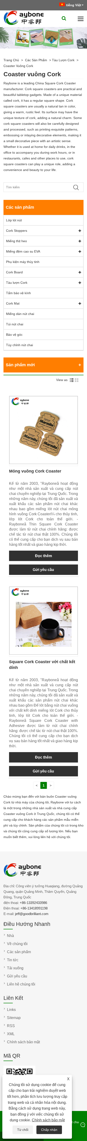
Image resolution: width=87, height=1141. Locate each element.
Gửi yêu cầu (43, 570)
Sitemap (14, 1018)
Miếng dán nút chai (20, 314)
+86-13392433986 (33, 903)
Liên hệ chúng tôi (21, 984)
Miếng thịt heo (16, 241)
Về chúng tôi (17, 944)
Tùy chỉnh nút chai (19, 345)
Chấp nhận (49, 1130)
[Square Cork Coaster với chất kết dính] (43, 653)
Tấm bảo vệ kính (18, 293)
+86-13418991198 (34, 908)
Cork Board (14, 272)
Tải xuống (15, 968)
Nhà (10, 936)
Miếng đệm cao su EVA (23, 251)
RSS (11, 1026)
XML (11, 1034)
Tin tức (12, 960)
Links (11, 1010)
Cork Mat (12, 303)
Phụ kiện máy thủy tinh (22, 262)
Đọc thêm (43, 556)
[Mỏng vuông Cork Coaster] (43, 463)
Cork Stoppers (16, 230)
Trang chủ (11, 60)
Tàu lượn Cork (63, 60)
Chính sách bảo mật (48, 1120)
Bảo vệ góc (14, 334)
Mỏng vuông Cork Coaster (35, 471)
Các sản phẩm (36, 60)
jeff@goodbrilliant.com (31, 914)
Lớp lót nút (14, 220)
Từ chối (22, 1130)
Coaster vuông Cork (18, 66)
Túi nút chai (14, 324)
